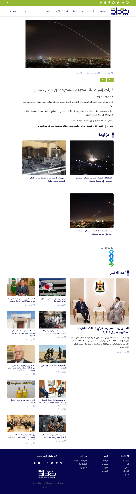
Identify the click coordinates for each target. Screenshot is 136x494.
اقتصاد (126, 471)
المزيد (106, 456)
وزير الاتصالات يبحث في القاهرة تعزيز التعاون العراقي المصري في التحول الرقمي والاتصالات (21, 437)
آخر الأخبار (103, 11)
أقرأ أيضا (104, 135)
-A (103, 80)
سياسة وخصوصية (80, 460)
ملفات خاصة (78, 11)
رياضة (105, 460)
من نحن (24, 11)
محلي (126, 467)
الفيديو (49, 11)
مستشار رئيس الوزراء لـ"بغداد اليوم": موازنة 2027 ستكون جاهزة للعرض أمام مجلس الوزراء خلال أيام (21, 368)
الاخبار (91, 11)
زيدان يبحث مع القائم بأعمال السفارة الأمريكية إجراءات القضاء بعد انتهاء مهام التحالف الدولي (52, 402)
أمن (127, 464)
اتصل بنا (13, 11)
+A (110, 80)
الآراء (58, 11)
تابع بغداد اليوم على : (47, 456)
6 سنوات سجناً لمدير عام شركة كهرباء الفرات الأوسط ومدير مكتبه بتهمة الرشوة (22, 333)
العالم (66, 11)
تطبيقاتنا (83, 464)
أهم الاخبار (118, 273)
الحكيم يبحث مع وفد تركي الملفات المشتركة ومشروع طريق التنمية (103, 330)
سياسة (126, 460)
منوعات (105, 464)
